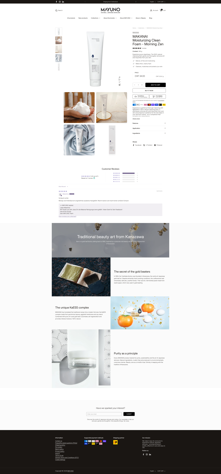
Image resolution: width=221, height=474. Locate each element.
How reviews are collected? (67, 216)
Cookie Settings (60, 459)
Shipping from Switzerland (110, 1)
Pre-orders (58, 447)
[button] (59, 10)
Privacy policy (59, 451)
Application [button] (136, 128)
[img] (63, 191)
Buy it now (149, 90)
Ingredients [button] (136, 133)
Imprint (57, 453)
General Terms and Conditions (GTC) (67, 457)
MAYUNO (70, 471)
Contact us (58, 441)
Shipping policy (60, 445)
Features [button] (135, 123)
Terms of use (59, 455)
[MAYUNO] (110, 10)
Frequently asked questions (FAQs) (66, 443)
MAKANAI (136, 32)
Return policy (59, 449)
